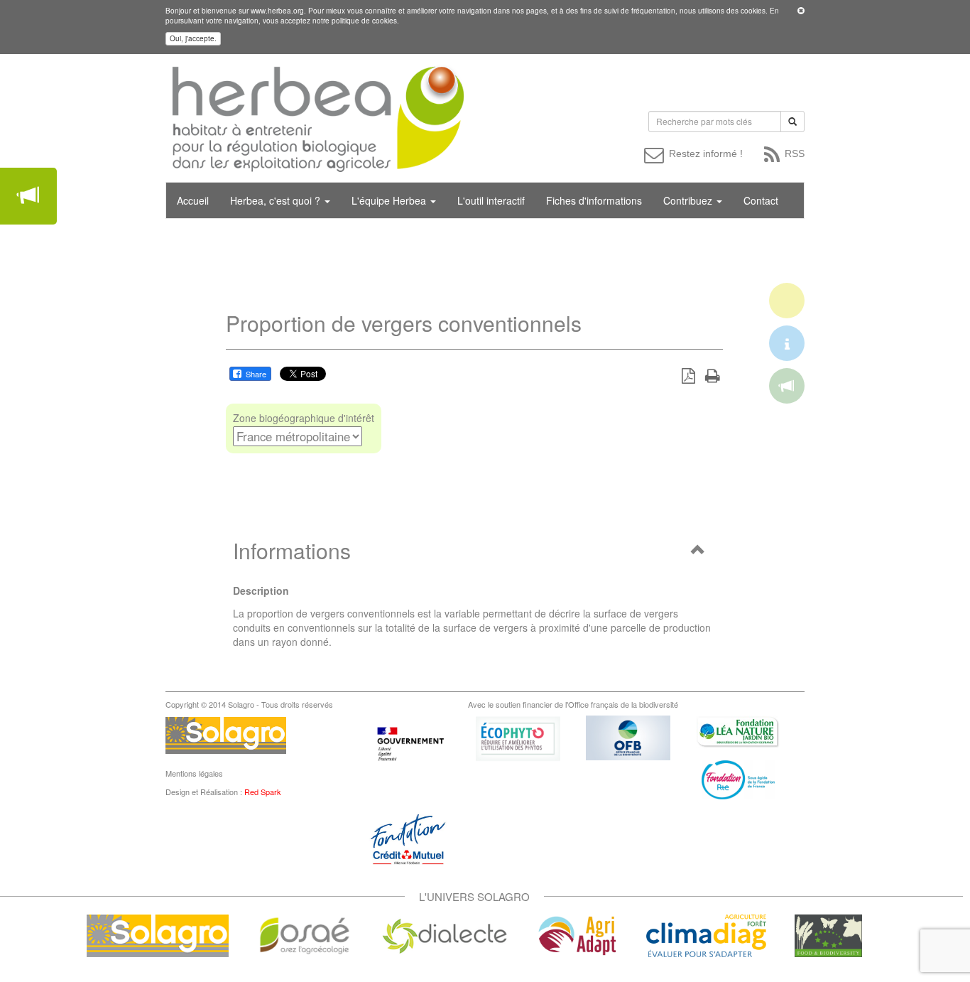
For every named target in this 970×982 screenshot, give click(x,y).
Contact (760, 200)
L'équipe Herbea (390, 200)
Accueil (193, 200)
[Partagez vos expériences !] (28, 196)
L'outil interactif (491, 200)
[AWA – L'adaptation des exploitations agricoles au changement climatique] (577, 934)
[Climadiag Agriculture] (706, 934)
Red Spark (262, 791)
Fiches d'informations (594, 200)
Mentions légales (194, 773)
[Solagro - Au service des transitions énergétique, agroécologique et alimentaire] (158, 934)
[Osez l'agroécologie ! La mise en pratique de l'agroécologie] (304, 934)
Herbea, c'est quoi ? (276, 200)
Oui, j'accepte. (193, 38)
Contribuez (689, 200)
